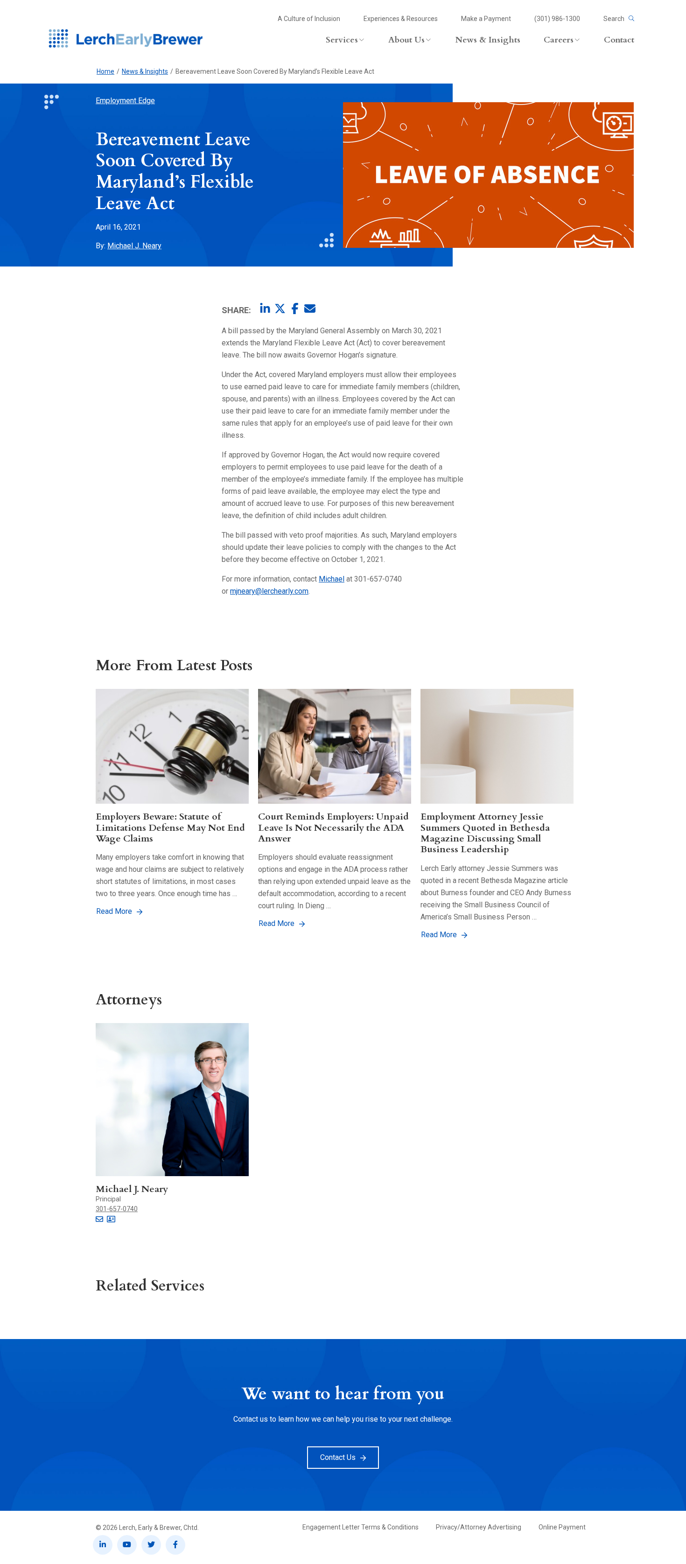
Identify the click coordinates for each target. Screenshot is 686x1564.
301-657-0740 (117, 1209)
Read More (114, 911)
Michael (331, 579)
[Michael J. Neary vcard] (111, 1219)
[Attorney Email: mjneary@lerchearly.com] (99, 1219)
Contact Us (338, 1457)
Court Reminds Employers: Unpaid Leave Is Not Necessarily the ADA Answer (333, 827)
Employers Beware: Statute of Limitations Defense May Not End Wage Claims (170, 827)
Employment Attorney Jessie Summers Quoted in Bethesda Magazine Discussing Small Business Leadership (485, 833)
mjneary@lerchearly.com (269, 591)
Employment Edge (125, 100)
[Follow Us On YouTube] (127, 1545)
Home (105, 71)
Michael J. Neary (134, 245)
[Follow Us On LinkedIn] (102, 1545)
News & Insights (145, 71)
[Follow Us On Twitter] (151, 1545)
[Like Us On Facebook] (175, 1545)
